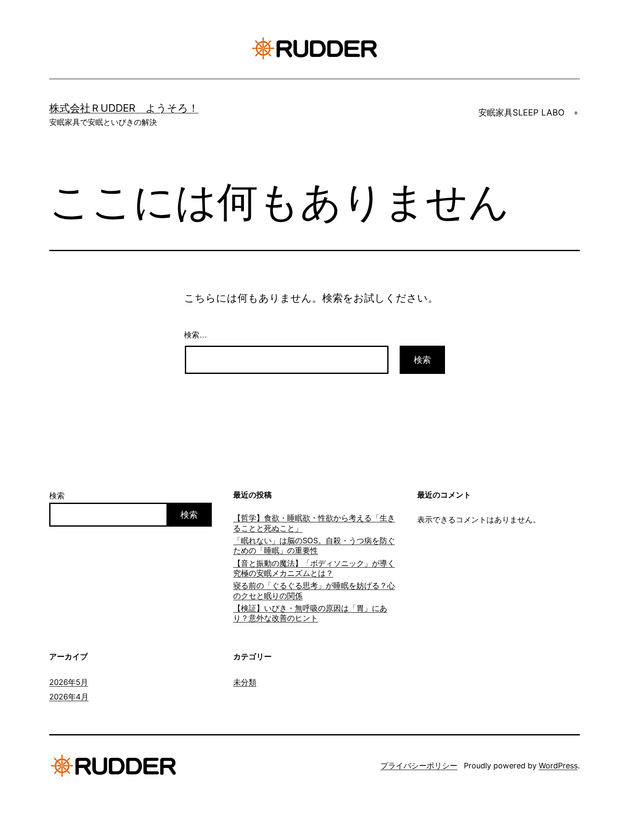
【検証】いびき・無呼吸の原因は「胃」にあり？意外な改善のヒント (310, 613)
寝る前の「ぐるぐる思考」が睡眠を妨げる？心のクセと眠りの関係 (314, 590)
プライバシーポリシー (418, 765)
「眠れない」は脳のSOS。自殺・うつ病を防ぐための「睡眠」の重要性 (314, 545)
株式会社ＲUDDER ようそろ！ (124, 108)
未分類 (244, 682)
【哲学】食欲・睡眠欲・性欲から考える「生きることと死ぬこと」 (314, 522)
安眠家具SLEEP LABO (521, 112)
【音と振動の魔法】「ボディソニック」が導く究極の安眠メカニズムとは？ (314, 568)
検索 (57, 495)
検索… (195, 335)
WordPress (558, 765)
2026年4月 (69, 696)
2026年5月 (68, 682)
